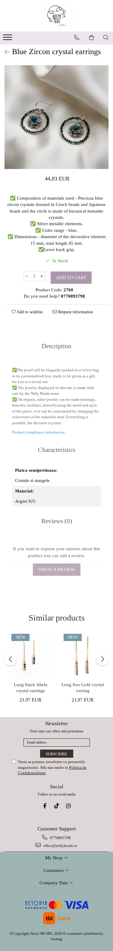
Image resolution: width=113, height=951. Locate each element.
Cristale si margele (32, 480)
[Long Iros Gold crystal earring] (83, 656)
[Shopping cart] (91, 38)
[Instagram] (68, 806)
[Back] (4, 52)
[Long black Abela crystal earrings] (31, 656)
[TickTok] (56, 806)
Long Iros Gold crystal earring (82, 687)
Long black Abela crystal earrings (30, 687)
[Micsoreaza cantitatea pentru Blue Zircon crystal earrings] (27, 276)
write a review (56, 569)
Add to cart (71, 277)
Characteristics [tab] (56, 449)
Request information (75, 312)
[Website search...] (106, 38)
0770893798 (60, 838)
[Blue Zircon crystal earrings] (56, 117)
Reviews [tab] (56, 521)
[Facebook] (44, 806)
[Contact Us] (77, 38)
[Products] (8, 39)
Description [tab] (56, 346)
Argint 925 (25, 501)
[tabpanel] (56, 117)
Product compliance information (38, 432)
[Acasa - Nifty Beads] (57, 16)
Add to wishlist (29, 312)
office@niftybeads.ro (59, 845)
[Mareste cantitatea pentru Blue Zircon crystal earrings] (42, 276)
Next (103, 123)
